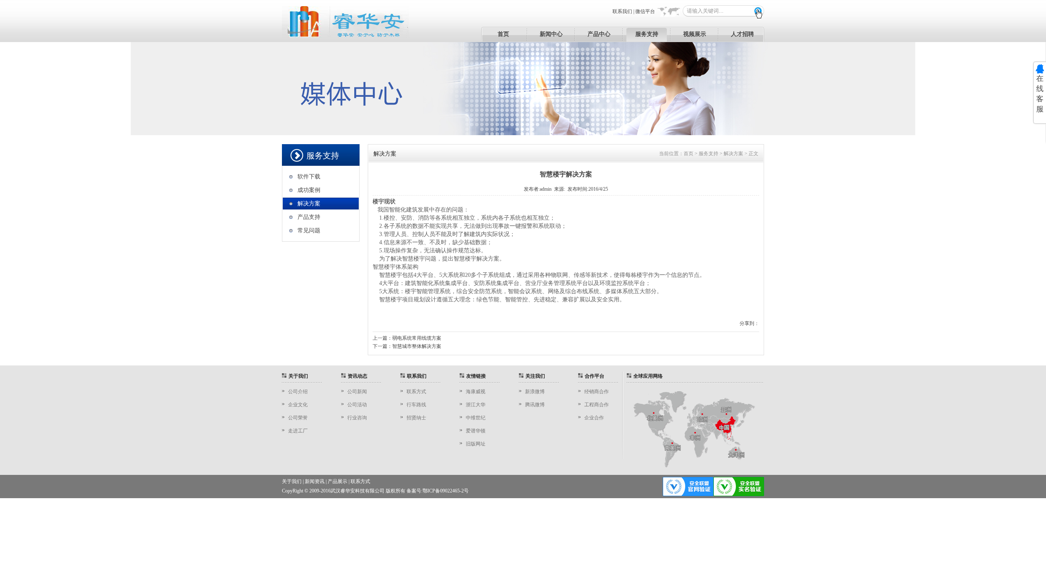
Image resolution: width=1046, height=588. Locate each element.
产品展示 (337, 481)
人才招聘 (742, 34)
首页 (503, 34)
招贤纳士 (416, 418)
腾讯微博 (535, 405)
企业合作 (594, 418)
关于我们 (292, 481)
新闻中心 (551, 34)
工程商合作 (596, 405)
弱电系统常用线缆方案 (416, 338)
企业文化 (298, 405)
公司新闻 (357, 391)
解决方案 (308, 203)
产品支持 (308, 217)
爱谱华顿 (475, 431)
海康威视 (475, 391)
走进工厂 (298, 431)
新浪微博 (535, 391)
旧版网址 (475, 444)
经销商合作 (596, 391)
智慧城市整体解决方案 (416, 346)
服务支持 (646, 34)
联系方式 (416, 391)
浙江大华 (475, 405)
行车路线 (416, 405)
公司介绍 (298, 391)
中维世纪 (475, 418)
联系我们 (622, 11)
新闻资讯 (314, 481)
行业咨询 (357, 418)
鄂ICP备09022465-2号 (445, 491)
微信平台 (645, 11)
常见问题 (308, 230)
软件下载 (308, 177)
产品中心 (599, 34)
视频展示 (694, 34)
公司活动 (357, 405)
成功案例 (308, 190)
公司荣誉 (298, 418)
